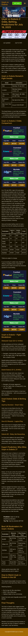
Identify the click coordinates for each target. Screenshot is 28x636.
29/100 (6, 165)
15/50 (6, 143)
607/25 (14, 143)
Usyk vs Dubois (5, 3)
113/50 (22, 165)
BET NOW (17, 3)
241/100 (21, 143)
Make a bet (14, 137)
